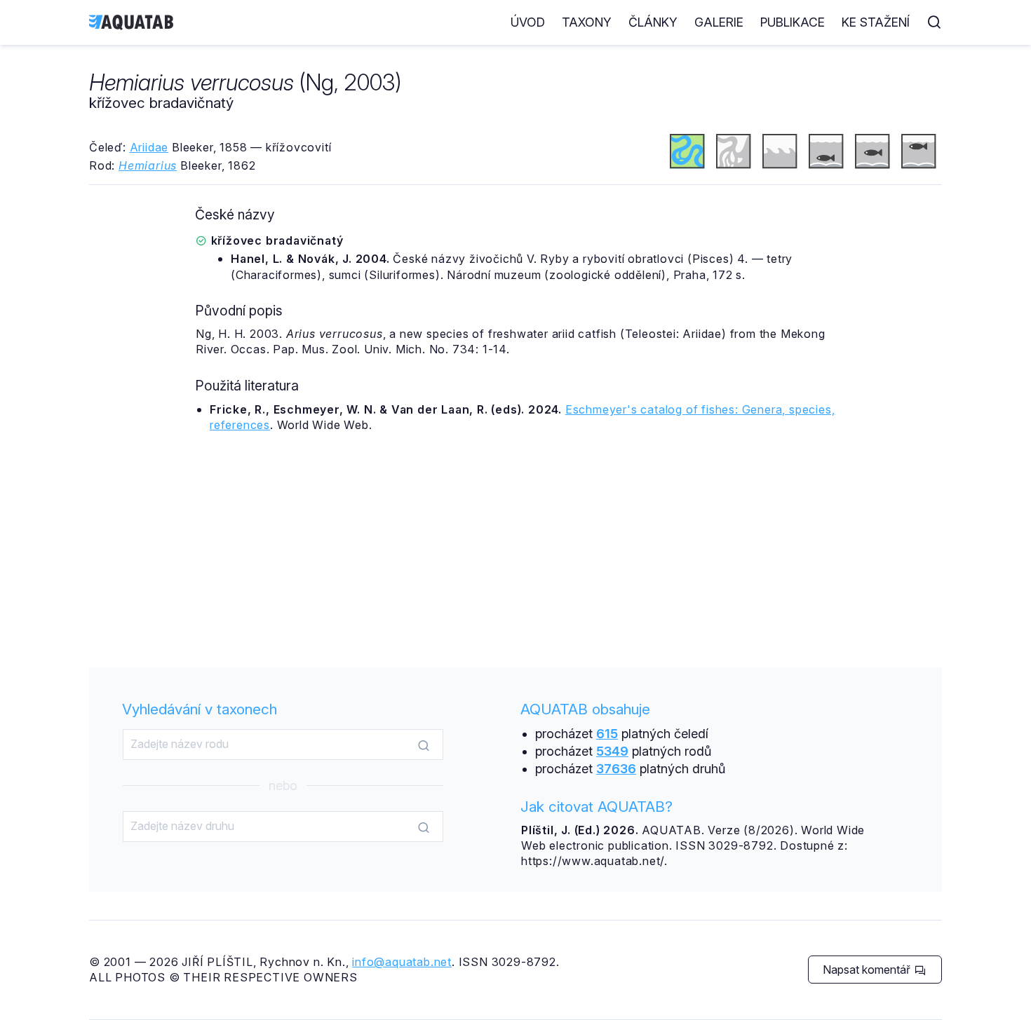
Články (653, 22)
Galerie (718, 22)
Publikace (792, 22)
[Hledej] (423, 745)
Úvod (528, 22)
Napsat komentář (868, 970)
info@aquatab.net (402, 962)
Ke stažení (876, 22)
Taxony (587, 22)
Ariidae (149, 147)
